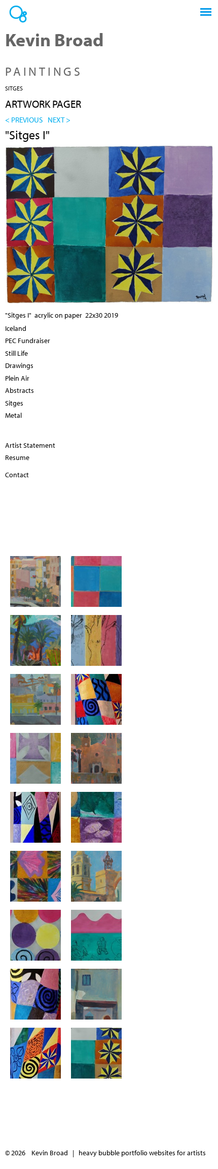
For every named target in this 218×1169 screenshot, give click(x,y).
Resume (17, 457)
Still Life (16, 353)
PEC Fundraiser (27, 340)
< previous (24, 119)
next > (59, 119)
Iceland (15, 328)
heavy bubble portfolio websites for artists (142, 1152)
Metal (13, 415)
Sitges (14, 88)
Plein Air (17, 378)
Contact (17, 474)
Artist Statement (30, 445)
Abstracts (19, 390)
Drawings (19, 365)
